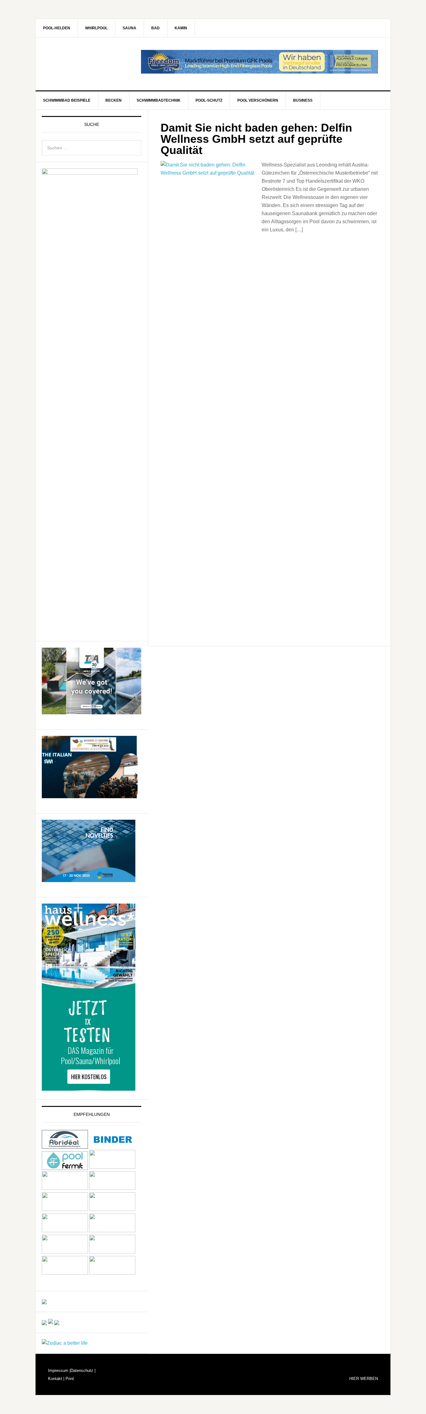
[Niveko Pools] (65, 1209)
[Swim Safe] (65, 1230)
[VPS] (65, 1251)
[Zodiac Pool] (65, 1273)
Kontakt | (56, 1378)
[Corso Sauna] (56, 1322)
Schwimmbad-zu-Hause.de (88, 64)
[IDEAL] (112, 1167)
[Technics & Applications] (91, 711)
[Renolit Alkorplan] (44, 1301)
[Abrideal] (65, 1145)
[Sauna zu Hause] (112, 1273)
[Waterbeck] (112, 1251)
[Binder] (112, 1145)
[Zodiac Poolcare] (65, 1343)
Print (69, 1378)
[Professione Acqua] (90, 795)
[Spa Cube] (44, 1322)
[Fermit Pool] (65, 1167)
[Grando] (65, 1188)
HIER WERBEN (363, 1378)
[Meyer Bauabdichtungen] (112, 1188)
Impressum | (59, 1370)
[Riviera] (112, 1209)
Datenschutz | (82, 1370)
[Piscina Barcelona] (88, 879)
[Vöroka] (112, 1230)
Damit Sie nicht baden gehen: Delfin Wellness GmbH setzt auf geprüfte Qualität (256, 139)
